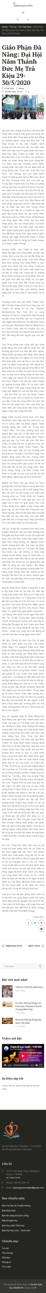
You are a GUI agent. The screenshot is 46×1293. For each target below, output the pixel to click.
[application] (23, 1056)
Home (5, 26)
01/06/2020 (9, 88)
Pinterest (41, 922)
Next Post (34, 946)
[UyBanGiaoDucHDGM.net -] (23, 4)
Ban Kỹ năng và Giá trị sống (15, 1215)
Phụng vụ (6, 1262)
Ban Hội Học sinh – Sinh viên (16, 1230)
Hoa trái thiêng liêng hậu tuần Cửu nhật (28, 1021)
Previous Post (14, 946)
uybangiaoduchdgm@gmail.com (28, 1187)
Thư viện (6, 1266)
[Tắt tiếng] (36, 1065)
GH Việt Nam (25, 26)
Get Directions (13, 1178)
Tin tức (13, 26)
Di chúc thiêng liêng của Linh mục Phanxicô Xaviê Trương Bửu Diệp (28, 1006)
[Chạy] (5, 1065)
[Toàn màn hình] (40, 1065)
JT (35, 1287)
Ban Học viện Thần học (13, 1225)
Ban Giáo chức (9, 1210)
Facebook (28, 922)
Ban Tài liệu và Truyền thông (16, 1205)
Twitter (35, 922)
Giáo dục (6, 1257)
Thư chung (7, 1252)
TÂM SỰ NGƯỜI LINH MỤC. (29, 987)
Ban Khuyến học (10, 1220)
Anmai (21, 88)
